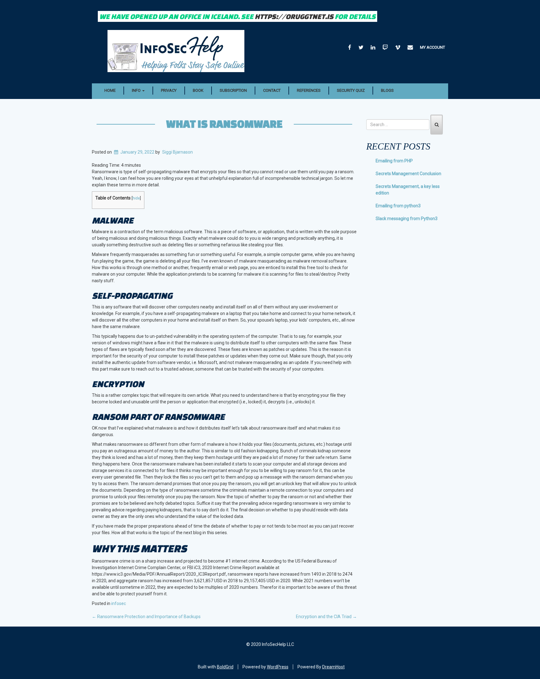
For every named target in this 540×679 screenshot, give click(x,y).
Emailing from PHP (394, 160)
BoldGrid (225, 666)
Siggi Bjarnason (177, 152)
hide (136, 198)
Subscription (233, 90)
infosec (118, 603)
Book (198, 90)
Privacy (169, 90)
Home (110, 90)
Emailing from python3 (398, 205)
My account (432, 47)
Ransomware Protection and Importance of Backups (146, 616)
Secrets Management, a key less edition (408, 189)
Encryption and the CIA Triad (326, 616)
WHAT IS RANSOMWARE (224, 124)
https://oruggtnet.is (294, 16)
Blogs (387, 90)
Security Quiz (351, 90)
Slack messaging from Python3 (407, 218)
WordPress (277, 666)
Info (137, 90)
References (309, 90)
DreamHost (333, 666)
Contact (272, 90)
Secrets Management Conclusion (408, 173)
